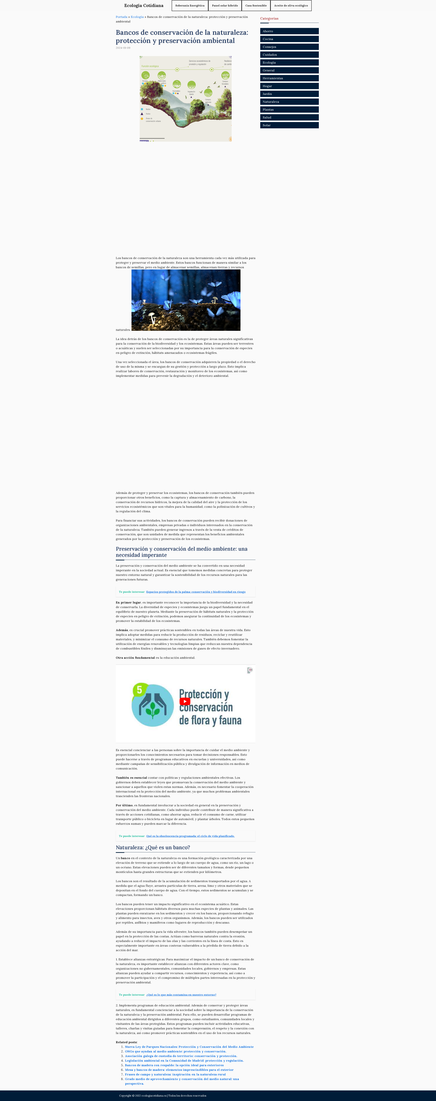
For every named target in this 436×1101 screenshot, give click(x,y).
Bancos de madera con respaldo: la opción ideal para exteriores (174, 1065)
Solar (267, 125)
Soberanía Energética (190, 5)
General (269, 70)
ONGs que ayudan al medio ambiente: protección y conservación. (175, 1051)
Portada (121, 17)
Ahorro (268, 31)
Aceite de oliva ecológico (291, 5)
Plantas (268, 109)
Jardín (267, 94)
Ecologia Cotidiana (144, 5)
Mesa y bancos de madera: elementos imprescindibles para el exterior (179, 1070)
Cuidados (270, 55)
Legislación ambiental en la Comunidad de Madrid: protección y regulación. (184, 1060)
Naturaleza (271, 102)
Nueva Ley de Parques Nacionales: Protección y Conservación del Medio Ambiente (189, 1047)
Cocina (268, 39)
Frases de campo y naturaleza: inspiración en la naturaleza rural (175, 1074)
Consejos (269, 47)
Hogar (267, 86)
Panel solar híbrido (225, 5)
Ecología (137, 17)
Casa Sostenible (256, 5)
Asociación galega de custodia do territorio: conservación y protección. (181, 1056)
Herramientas (273, 78)
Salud (267, 117)
